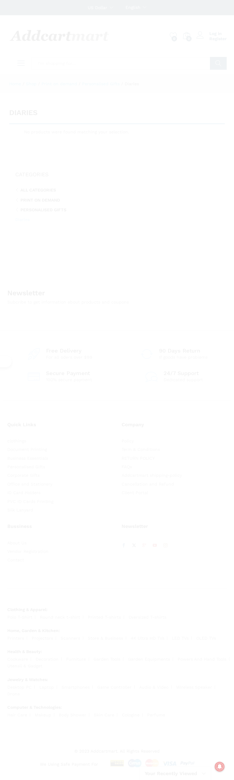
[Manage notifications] (220, 766)
